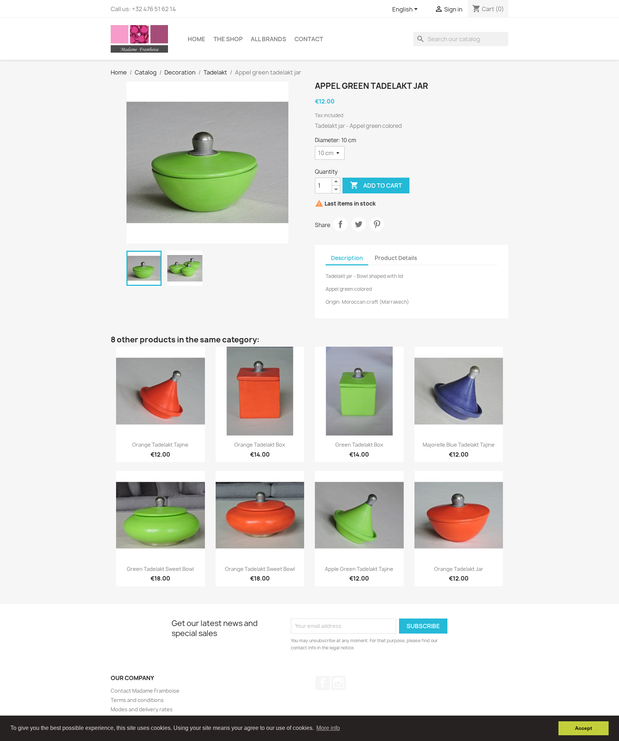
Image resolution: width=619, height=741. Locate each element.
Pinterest (377, 224)
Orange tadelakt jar (458, 569)
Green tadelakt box (359, 444)
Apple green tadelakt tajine (359, 569)
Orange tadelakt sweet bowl (260, 569)
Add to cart (376, 185)
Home (196, 39)
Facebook (323, 683)
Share (340, 224)
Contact (308, 39)
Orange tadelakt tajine (160, 444)
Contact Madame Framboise (145, 690)
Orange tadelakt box (259, 444)
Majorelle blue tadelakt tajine (459, 444)
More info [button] (328, 728)
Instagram (338, 683)
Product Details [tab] (396, 258)
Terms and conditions (137, 700)
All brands (268, 39)
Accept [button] (583, 728)
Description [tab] (347, 258)
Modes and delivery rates (142, 709)
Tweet (358, 224)
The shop (228, 39)
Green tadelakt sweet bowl (160, 569)
